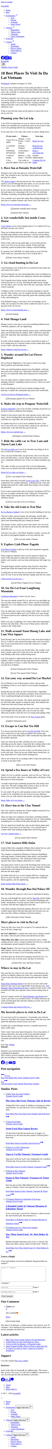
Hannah (6, 84)
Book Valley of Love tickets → (13, 800)
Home (8, 10)
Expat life (9, 39)
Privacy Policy (16, 48)
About (13, 44)
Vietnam (9, 1420)
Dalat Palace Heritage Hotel (11, 984)
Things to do (15, 32)
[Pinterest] (10, 59)
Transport (14, 34)
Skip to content (6, 2)
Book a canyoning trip (38, 152)
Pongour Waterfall (8, 409)
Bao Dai (36, 898)
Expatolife (17, 1393)
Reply (8, 1317)
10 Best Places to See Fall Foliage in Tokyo (22, 1342)
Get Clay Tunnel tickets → (11, 834)
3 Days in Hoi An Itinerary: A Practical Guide (23, 1344)
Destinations (10, 1407)
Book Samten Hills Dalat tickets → (14, 884)
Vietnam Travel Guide (9, 67)
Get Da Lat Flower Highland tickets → (16, 394)
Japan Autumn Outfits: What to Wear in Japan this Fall (26, 1346)
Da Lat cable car (10, 449)
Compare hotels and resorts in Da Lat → (16, 1007)
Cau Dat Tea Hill (33, 731)
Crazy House (6, 226)
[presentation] (28, 1094)
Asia (12, 18)
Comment (5, 1283)
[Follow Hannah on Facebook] (3, 1064)
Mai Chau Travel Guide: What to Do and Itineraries (25, 1340)
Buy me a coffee (21, 1361)
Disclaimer (15, 46)
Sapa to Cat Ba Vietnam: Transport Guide (27, 1154)
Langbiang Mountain (9, 596)
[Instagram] (7, 59)
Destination (15, 30)
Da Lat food (35, 717)
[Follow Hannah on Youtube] (11, 1064)
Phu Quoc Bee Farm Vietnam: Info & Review (28, 1100)
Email (36, 1292)
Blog (8, 12)
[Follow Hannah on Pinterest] (14, 1064)
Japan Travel (15, 24)
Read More (23, 1143)
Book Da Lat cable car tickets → (13, 472)
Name (36, 1287)
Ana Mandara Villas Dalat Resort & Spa (25, 987)
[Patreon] (12, 1381)
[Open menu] (3, 64)
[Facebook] (3, 59)
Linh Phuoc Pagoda (8, 549)
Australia (14, 22)
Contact (14, 53)
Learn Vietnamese (17, 36)
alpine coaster (9, 181)
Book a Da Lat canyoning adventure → (16, 205)
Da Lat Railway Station (10, 512)
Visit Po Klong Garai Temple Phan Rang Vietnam (20, 1083)
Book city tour (38, 141)
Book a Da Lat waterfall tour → (13, 432)
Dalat (11, 1045)
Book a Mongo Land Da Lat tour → (15, 349)
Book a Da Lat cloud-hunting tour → (15, 310)
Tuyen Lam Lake (32, 481)
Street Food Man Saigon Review (22, 1128)
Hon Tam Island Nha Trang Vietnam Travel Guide (20, 1077)
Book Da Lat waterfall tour (38, 147)
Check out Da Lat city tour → (12, 579)
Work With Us (16, 51)
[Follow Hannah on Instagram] (7, 1064)
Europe (13, 20)
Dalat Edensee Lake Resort (33, 996)
